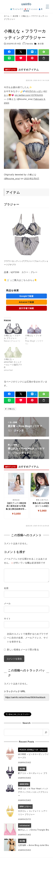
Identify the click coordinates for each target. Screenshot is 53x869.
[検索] (46, 732)
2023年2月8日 (31, 178)
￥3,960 (42, 510)
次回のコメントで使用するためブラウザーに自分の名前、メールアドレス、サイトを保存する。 (27, 637)
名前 (6, 588)
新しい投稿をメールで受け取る (23, 649)
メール (7, 603)
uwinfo (26, 4)
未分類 (41, 43)
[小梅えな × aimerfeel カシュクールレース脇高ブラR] (13, 352)
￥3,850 (16, 513)
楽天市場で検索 (26, 308)
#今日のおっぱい (34, 91)
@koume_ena (12, 178)
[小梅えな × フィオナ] (34, 328)
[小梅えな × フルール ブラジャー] (13, 328)
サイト (7, 618)
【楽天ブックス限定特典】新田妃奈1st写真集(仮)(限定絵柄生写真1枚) (16, 506)
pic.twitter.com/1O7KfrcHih (29, 95)
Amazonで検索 (26, 302)
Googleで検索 (26, 296)
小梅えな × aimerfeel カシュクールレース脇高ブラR (13, 363)
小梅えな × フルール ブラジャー (12, 336)
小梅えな (11, 408)
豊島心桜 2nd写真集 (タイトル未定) (42, 504)
